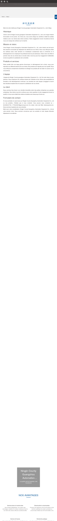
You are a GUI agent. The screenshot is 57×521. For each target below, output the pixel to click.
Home (3, 16)
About (7, 16)
